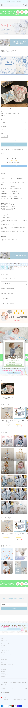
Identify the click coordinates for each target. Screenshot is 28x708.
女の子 (7, 50)
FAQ (2, 657)
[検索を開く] (23, 5)
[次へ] (26, 1)
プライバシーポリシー (6, 662)
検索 (2, 638)
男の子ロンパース (5, 643)
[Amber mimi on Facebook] (2, 693)
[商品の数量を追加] (2, 136)
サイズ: (3, 126)
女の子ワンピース (5, 652)
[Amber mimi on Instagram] (4, 693)
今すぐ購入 (14, 144)
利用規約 (3, 671)
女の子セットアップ (5, 655)
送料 (5, 149)
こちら (3, 241)
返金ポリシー (4, 667)
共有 (4, 153)
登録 (26, 688)
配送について (4, 659)
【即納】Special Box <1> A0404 (20, 421)
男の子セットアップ (5, 645)
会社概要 (3, 676)
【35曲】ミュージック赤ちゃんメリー (7, 421)
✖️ (25, 340)
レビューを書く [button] (14, 166)
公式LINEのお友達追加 (7, 209)
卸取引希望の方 (4, 674)
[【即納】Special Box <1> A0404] (20, 413)
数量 (2, 133)
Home (2, 50)
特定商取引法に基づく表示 (7, 664)
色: (3, 120)
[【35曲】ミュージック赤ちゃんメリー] (7, 413)
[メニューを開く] (2, 5)
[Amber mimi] (14, 5)
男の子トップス (4, 640)
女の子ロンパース (15, 50)
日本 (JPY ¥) (5, 697)
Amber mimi (11, 699)
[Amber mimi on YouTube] (6, 693)
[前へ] (2, 1)
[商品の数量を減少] (6, 136)
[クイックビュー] (11, 417)
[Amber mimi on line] (8, 693)
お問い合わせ (4, 669)
